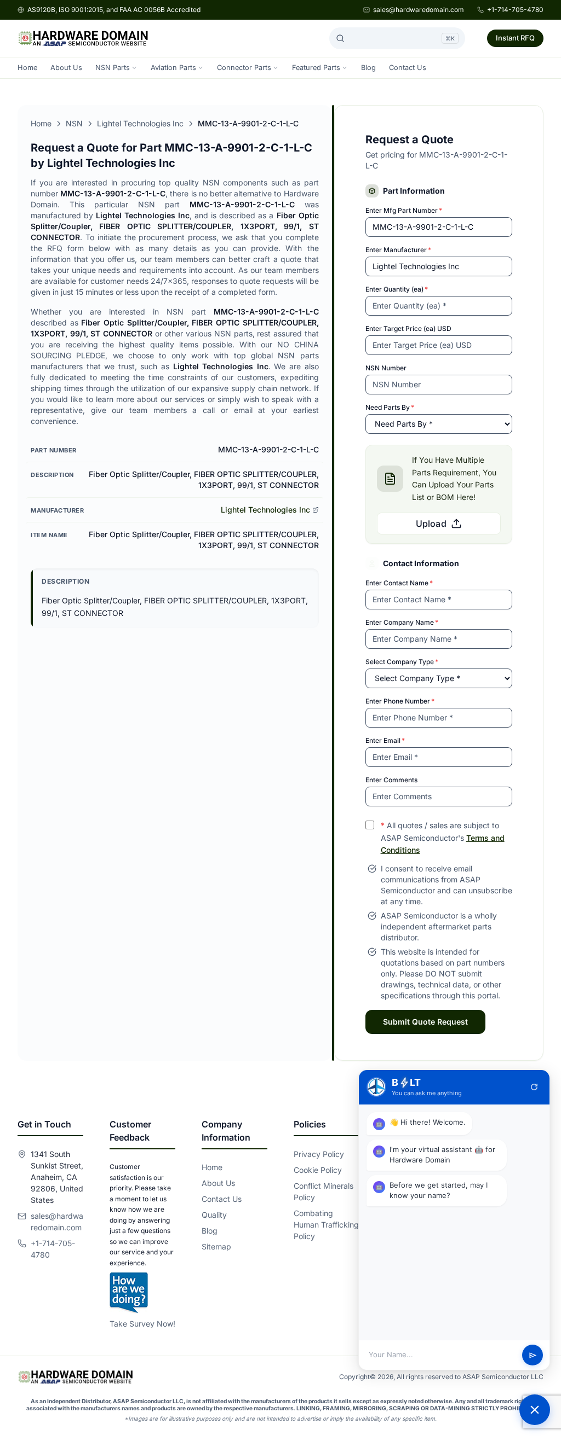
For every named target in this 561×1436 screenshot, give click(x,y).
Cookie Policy (318, 1170)
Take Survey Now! (142, 1323)
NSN (74, 123)
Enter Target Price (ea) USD (408, 328)
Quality (214, 1214)
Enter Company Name (401, 622)
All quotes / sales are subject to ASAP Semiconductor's (443, 838)
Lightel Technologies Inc (140, 123)
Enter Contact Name (399, 583)
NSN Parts (112, 67)
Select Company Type (401, 662)
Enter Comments (391, 780)
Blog (368, 67)
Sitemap (216, 1246)
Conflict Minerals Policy (323, 1191)
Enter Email (385, 740)
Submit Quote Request (425, 1021)
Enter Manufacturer (398, 250)
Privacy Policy (319, 1154)
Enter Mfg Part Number (403, 210)
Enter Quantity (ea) (396, 289)
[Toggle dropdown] (134, 68)
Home (27, 67)
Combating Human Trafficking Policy (326, 1224)
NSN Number (386, 368)
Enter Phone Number (399, 701)
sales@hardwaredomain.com (418, 9)
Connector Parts (244, 67)
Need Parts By (389, 407)
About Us (66, 67)
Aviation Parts (173, 67)
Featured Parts (316, 67)
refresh (534, 1087)
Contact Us (407, 67)
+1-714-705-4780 (515, 9)
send (532, 1355)
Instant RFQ (515, 37)
